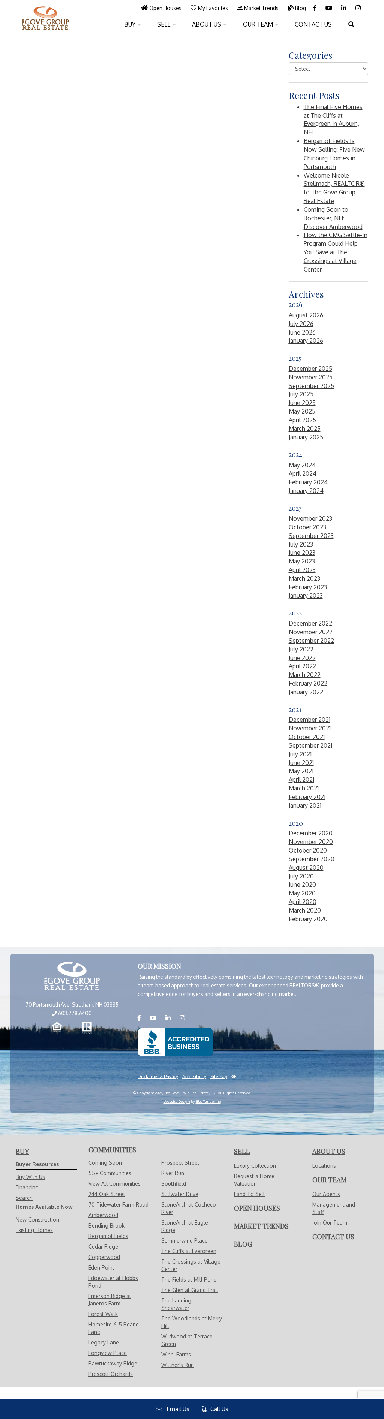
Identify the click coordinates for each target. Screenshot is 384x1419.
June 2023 (302, 552)
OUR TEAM (258, 24)
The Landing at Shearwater (179, 1304)
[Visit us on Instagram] (358, 7)
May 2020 (302, 893)
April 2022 (302, 666)
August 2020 (306, 867)
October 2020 (308, 850)
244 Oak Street (106, 1194)
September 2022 (311, 640)
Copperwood (104, 1257)
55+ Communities (109, 1173)
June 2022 (302, 658)
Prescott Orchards (110, 1374)
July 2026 (301, 323)
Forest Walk (103, 1314)
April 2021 (301, 779)
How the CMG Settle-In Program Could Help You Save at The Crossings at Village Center (336, 252)
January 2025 (306, 437)
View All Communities (114, 1183)
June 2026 (302, 332)
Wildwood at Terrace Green (187, 1340)
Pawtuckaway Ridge (112, 1363)
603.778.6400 (74, 1013)
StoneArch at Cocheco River (188, 1208)
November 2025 (311, 377)
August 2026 (306, 315)
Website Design (177, 1101)
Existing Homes (34, 1230)
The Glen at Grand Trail (189, 1290)
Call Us (217, 1409)
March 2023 (304, 578)
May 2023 (302, 561)
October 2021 (307, 737)
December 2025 (310, 368)
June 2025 (302, 402)
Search (24, 1198)
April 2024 (302, 473)
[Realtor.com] (87, 1027)
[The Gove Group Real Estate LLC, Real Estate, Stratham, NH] (175, 1042)
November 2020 (311, 841)
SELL (164, 24)
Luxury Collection (255, 1165)
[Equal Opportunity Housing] (57, 1027)
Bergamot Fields (108, 1236)
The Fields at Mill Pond (189, 1279)
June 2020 (302, 884)
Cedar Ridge (103, 1246)
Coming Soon (105, 1162)
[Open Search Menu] (351, 24)
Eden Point (101, 1267)
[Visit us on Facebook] (316, 7)
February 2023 (308, 587)
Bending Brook (106, 1225)
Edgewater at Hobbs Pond (113, 1282)
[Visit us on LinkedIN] (345, 7)
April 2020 (302, 901)
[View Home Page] (72, 977)
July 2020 (301, 876)
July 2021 (300, 754)
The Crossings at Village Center (190, 1265)
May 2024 (302, 465)
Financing (27, 1187)
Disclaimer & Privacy (158, 1076)
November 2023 (310, 518)
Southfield (173, 1183)
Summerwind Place (184, 1240)
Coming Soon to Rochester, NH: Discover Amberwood (333, 218)
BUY (130, 24)
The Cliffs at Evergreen (188, 1251)
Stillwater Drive (179, 1194)
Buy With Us (30, 1177)
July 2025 (301, 394)
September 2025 (311, 386)
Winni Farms (176, 1354)
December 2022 (310, 623)
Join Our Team (329, 1222)
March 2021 (304, 788)
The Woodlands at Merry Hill (191, 1322)
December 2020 (311, 833)
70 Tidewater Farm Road (118, 1204)
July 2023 (301, 544)
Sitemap (218, 1076)
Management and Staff (333, 1208)
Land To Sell (249, 1194)
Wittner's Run (177, 1365)
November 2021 (310, 728)
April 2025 (302, 420)
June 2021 (301, 762)
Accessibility (194, 1076)
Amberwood (103, 1215)
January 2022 (306, 692)
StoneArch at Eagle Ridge (184, 1226)
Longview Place (107, 1353)
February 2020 (308, 919)
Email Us (175, 1409)
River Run (172, 1173)
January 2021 (305, 805)
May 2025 (302, 411)
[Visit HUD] (233, 1076)
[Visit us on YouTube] (330, 7)
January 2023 (306, 595)
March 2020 (305, 910)
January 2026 (306, 340)
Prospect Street (180, 1162)
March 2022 (305, 674)
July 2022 (301, 649)
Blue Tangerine (208, 1101)
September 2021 (310, 745)
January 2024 (306, 490)
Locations (324, 1165)
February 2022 (308, 683)
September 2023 (311, 535)
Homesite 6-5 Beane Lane (113, 1328)
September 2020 (311, 859)
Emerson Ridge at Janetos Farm (109, 1300)
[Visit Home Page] (46, 9)
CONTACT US (313, 24)
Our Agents (326, 1194)
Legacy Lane (103, 1342)
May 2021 (301, 771)
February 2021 (307, 797)
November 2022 (311, 632)
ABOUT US (207, 24)
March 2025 (305, 428)
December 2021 (309, 719)
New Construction (37, 1219)
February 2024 (308, 482)
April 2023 (302, 570)
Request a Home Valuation (254, 1180)
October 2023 (307, 527)
